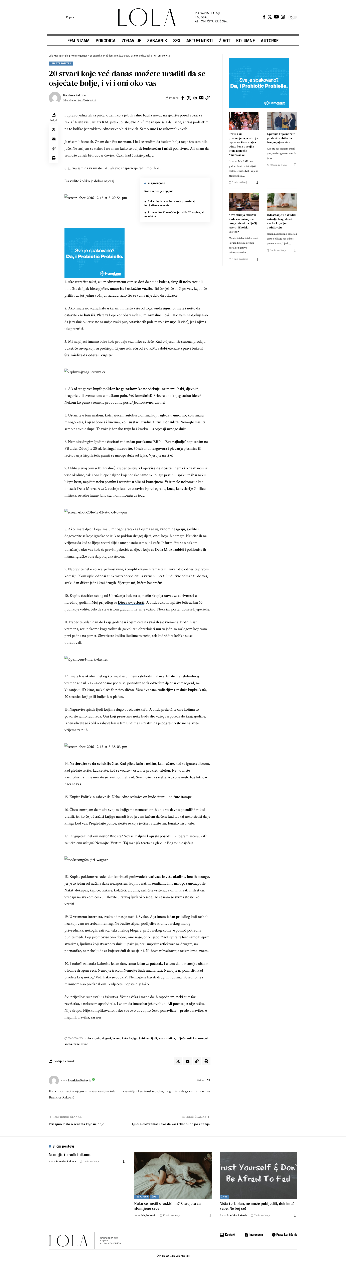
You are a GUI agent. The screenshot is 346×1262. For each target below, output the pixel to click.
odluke (191, 1038)
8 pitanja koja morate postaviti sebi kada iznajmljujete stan (281, 138)
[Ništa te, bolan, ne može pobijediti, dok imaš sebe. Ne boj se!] (258, 1175)
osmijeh (203, 1038)
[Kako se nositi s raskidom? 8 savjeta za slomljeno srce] (173, 1175)
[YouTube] (276, 17)
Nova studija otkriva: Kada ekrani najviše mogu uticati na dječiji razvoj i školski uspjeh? (243, 223)
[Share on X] (189, 98)
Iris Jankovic (148, 1215)
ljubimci (144, 1038)
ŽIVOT (155, 1196)
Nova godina (167, 1038)
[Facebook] (264, 17)
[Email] (201, 98)
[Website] (208, 1080)
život (84, 1044)
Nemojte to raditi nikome (70, 1154)
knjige (133, 1038)
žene (76, 1044)
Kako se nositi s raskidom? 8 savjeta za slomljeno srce (167, 1206)
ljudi (154, 1038)
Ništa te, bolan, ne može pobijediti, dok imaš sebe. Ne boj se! (257, 1206)
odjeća (181, 1038)
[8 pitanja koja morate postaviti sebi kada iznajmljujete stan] (282, 121)
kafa (125, 1038)
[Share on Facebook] (183, 98)
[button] (52, 17)
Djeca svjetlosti (131, 602)
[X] (270, 17)
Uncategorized (61, 63)
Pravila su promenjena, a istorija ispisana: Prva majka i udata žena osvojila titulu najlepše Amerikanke (243, 144)
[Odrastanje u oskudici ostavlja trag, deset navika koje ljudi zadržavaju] (282, 202)
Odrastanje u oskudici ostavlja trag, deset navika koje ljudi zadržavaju (281, 221)
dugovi (106, 1038)
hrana (116, 1038)
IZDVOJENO (142, 1196)
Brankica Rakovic (74, 95)
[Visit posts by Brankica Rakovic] (55, 98)
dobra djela (92, 1038)
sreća (68, 1044)
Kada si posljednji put (158, 191)
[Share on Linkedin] (195, 98)
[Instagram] (283, 17)
